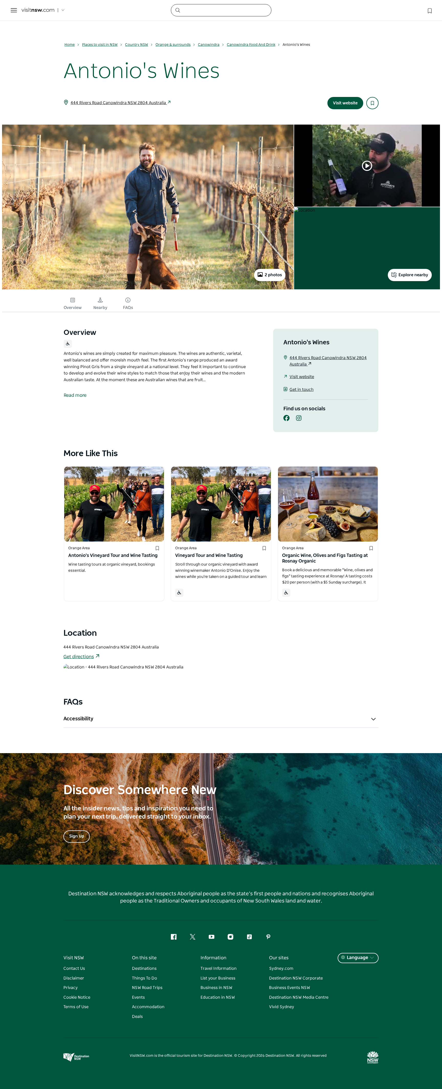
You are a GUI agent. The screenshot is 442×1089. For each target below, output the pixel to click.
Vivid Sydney (281, 1007)
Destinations (144, 968)
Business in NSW (216, 988)
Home (69, 45)
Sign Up (76, 836)
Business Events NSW (289, 988)
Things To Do (144, 978)
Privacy (70, 988)
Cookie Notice (76, 997)
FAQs (128, 308)
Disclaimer (73, 978)
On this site (144, 958)
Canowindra (208, 45)
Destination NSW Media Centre (298, 997)
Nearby (100, 308)
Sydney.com (281, 968)
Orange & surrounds (173, 45)
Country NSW (136, 45)
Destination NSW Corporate (296, 978)
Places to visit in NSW (100, 45)
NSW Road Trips (147, 988)
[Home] (37, 10)
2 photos (273, 275)
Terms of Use (76, 1007)
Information (213, 958)
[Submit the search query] (177, 10)
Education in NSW (218, 997)
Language (357, 957)
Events (138, 997)
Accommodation (148, 1007)
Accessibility (78, 718)
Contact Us (74, 968)
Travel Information (219, 968)
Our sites (279, 958)
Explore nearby (413, 275)
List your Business (218, 978)
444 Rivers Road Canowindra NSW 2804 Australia (119, 103)
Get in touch (302, 390)
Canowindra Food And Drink (251, 45)
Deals (137, 1017)
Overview (73, 308)
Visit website (345, 103)
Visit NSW (73, 958)
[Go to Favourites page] (429, 10)
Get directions (78, 657)
